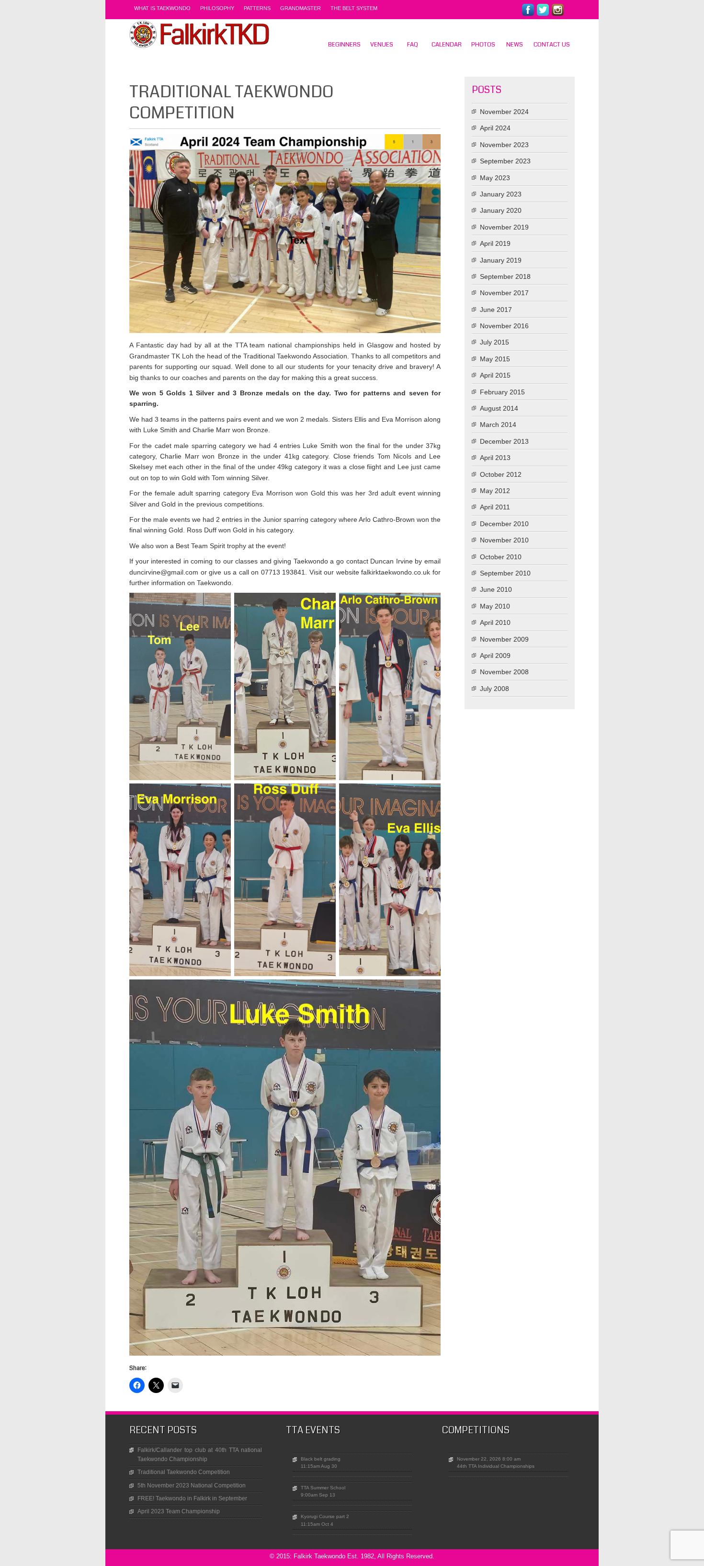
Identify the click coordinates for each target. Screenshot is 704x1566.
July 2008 (494, 688)
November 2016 (504, 326)
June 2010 (496, 589)
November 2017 (504, 293)
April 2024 (495, 128)
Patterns (257, 8)
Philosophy (217, 8)
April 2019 (495, 243)
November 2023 (504, 145)
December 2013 (504, 441)
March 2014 (498, 424)
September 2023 (505, 161)
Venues (381, 44)
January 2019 (501, 260)
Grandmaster (300, 8)
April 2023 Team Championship (178, 1511)
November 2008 (504, 672)
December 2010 (504, 524)
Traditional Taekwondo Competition (183, 1472)
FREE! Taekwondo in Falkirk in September (192, 1498)
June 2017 (496, 309)
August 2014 (499, 408)
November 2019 (504, 227)
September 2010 (505, 573)
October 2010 (501, 557)
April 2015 (495, 375)
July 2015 (494, 342)
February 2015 (502, 392)
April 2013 (495, 457)
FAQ (412, 44)
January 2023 (501, 194)
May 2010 (495, 606)
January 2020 (501, 210)
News (514, 44)
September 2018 (505, 276)
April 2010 (495, 622)
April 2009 (495, 655)
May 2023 (495, 178)
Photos (483, 44)
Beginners (344, 44)
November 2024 (504, 111)
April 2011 (495, 507)
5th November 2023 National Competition (191, 1485)
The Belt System (353, 8)
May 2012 (495, 491)
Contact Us (552, 44)
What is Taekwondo (162, 8)
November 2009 (504, 639)
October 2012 (501, 474)
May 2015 (495, 359)
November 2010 (504, 540)
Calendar (446, 44)
